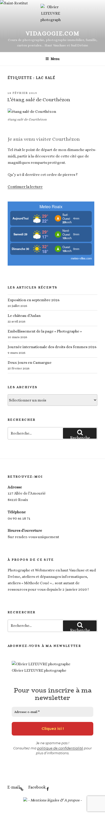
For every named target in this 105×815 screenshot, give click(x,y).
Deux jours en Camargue (29, 362)
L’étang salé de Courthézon (38, 100)
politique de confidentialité (60, 748)
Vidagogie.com (53, 33)
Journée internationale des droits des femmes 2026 (52, 347)
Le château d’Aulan (24, 315)
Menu (55, 59)
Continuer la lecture (25, 186)
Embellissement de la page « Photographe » (45, 331)
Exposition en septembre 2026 (34, 300)
